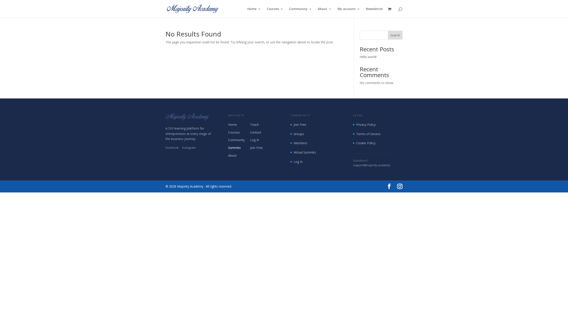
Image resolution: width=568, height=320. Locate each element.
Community (298, 9)
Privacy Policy (366, 124)
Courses (273, 9)
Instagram (189, 148)
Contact (255, 132)
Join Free (256, 148)
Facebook (172, 148)
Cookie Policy (365, 143)
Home (251, 9)
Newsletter (374, 9)
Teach (254, 124)
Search (395, 35)
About (322, 9)
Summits (234, 148)
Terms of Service (368, 134)
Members (300, 143)
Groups (299, 134)
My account (346, 9)
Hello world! (368, 57)
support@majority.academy (371, 165)
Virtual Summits (305, 152)
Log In (254, 140)
